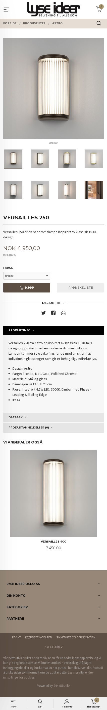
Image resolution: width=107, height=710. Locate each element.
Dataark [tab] (15, 417)
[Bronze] (53, 88)
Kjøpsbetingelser (38, 637)
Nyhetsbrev (53, 647)
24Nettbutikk (62, 686)
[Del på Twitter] (44, 314)
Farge (8, 268)
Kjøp (29, 287)
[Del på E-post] (63, 314)
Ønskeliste (82, 287)
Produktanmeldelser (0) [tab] (28, 427)
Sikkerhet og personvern (75, 637)
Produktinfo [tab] (19, 330)
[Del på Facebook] (53, 314)
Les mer (73, 672)
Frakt (16, 637)
